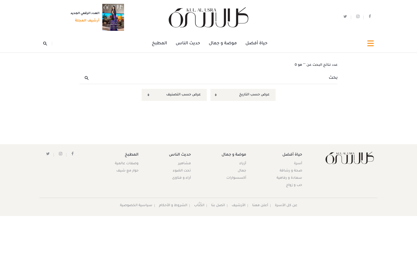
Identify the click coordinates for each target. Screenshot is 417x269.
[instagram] (357, 17)
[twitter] (345, 17)
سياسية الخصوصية (136, 206)
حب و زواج (294, 185)
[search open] (47, 44)
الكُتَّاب (199, 206)
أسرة (298, 164)
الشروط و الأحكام (173, 206)
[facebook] (370, 17)
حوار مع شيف (127, 171)
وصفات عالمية (127, 164)
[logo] (208, 17)
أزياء (242, 164)
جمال (242, 171)
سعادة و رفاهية (289, 178)
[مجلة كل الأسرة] (349, 158)
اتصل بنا (218, 206)
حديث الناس (188, 43)
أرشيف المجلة (87, 21)
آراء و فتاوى (181, 178)
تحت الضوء (182, 171)
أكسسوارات (236, 178)
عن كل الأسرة (286, 206)
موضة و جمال (223, 43)
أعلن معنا (260, 206)
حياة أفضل (256, 43)
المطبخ (159, 43)
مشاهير (184, 164)
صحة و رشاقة (291, 171)
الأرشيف (238, 206)
